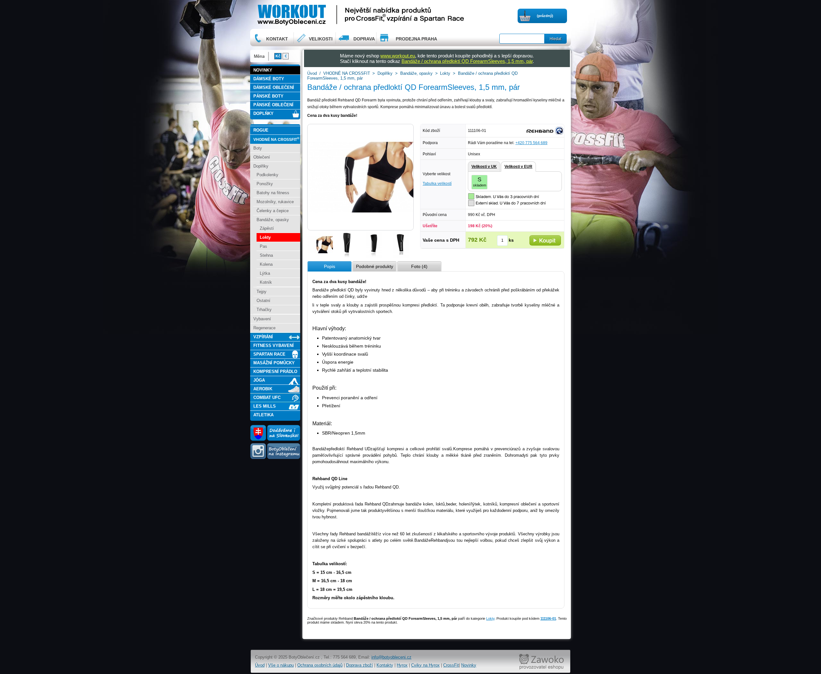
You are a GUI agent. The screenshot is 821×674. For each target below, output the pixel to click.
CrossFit (451, 665)
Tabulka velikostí (437, 183)
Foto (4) (419, 266)
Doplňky (385, 73)
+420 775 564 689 (531, 143)
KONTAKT (277, 38)
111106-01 (548, 618)
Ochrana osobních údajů (320, 665)
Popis (329, 266)
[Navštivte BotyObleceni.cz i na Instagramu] (275, 459)
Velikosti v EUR (518, 166)
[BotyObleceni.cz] (311, 14)
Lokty (445, 73)
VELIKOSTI (321, 38)
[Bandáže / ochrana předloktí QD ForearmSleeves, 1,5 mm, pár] (320, 256)
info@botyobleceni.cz (391, 657)
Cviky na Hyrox (425, 665)
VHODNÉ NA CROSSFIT (346, 73)
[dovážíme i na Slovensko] (275, 439)
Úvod (312, 73)
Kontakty (385, 665)
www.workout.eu (397, 55)
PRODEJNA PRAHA (416, 38)
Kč (278, 56)
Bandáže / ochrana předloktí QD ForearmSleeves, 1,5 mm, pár (467, 61)
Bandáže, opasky (416, 73)
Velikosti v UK (484, 166)
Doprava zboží (359, 665)
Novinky (468, 665)
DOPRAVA (364, 38)
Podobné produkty (374, 266)
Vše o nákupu (281, 665)
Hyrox (402, 665)
